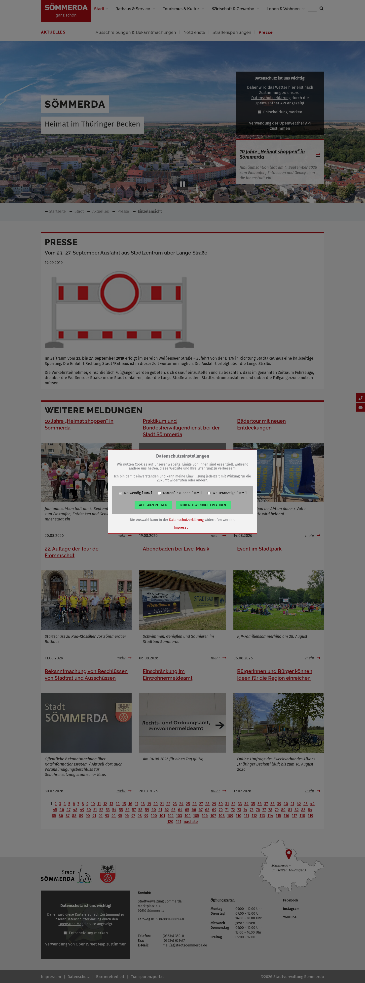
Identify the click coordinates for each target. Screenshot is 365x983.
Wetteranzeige (224, 493)
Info (147, 493)
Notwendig (132, 493)
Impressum (182, 527)
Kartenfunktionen (176, 493)
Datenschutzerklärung (186, 520)
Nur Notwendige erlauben (203, 505)
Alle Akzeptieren (153, 505)
